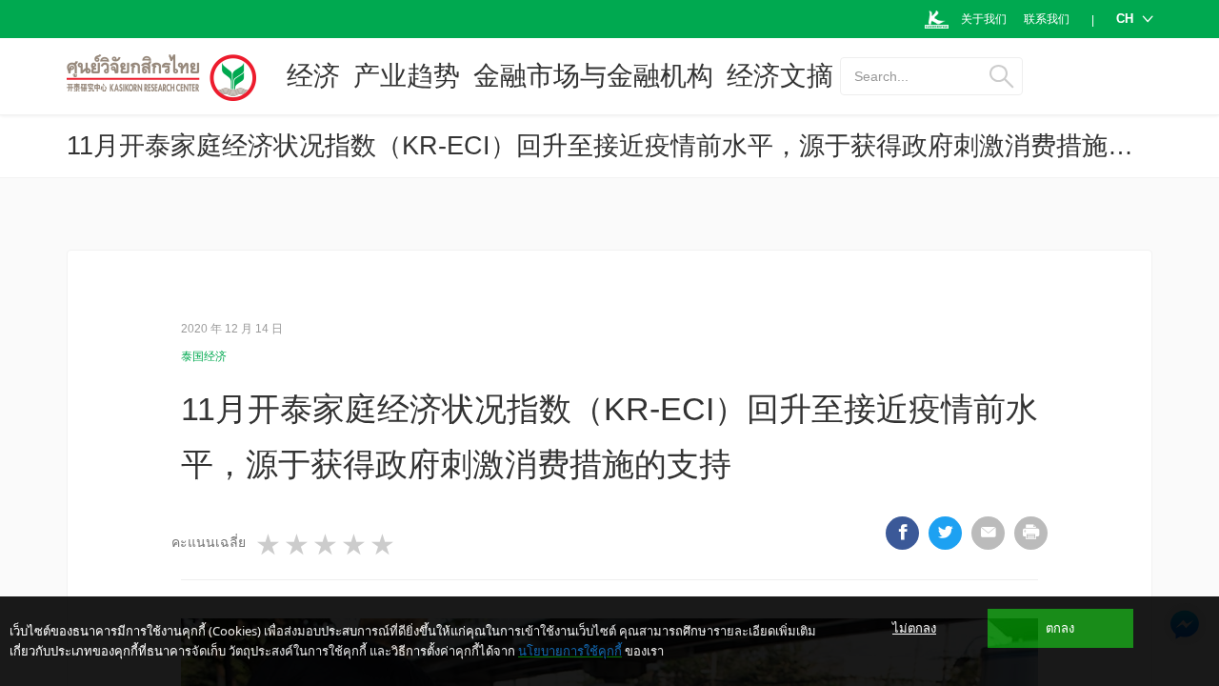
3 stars (326, 545)
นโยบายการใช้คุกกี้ (570, 650)
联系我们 (1046, 19)
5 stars (384, 545)
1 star (269, 545)
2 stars (298, 545)
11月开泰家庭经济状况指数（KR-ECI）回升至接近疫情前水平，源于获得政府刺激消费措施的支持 (626, 145)
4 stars (355, 545)
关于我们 (984, 19)
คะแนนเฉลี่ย (208, 542)
